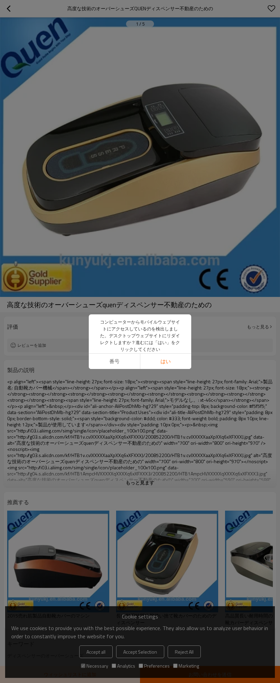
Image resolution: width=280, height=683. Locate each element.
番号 (114, 361)
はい (165, 361)
